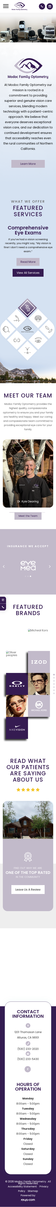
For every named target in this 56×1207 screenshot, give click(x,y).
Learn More (28, 164)
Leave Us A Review (28, 889)
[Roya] (28, 1200)
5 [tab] (54, 687)
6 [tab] (54, 690)
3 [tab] (54, 681)
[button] (25, 576)
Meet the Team (28, 516)
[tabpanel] (28, 684)
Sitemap (33, 1191)
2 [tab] (54, 678)
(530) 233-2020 (28, 1048)
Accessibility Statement (22, 1186)
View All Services (28, 273)
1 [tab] (54, 674)
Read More (28, 262)
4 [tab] (54, 684)
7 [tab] (54, 693)
